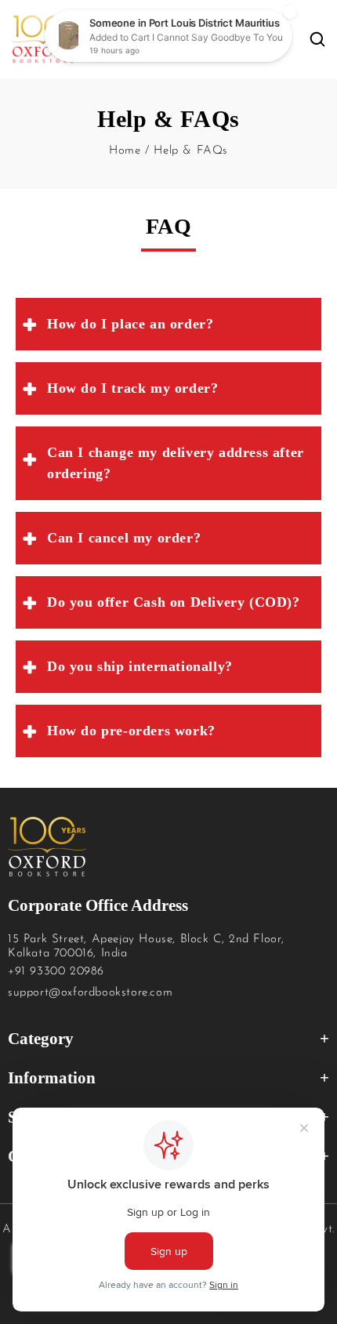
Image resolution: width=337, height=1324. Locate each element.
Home (124, 151)
